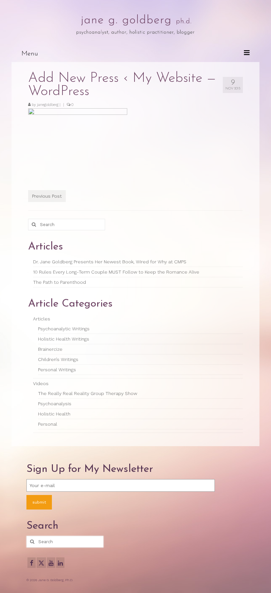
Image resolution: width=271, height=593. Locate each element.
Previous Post (47, 196)
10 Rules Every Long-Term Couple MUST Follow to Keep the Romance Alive (116, 272)
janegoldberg (47, 105)
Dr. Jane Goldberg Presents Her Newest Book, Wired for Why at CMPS (109, 261)
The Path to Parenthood (59, 282)
